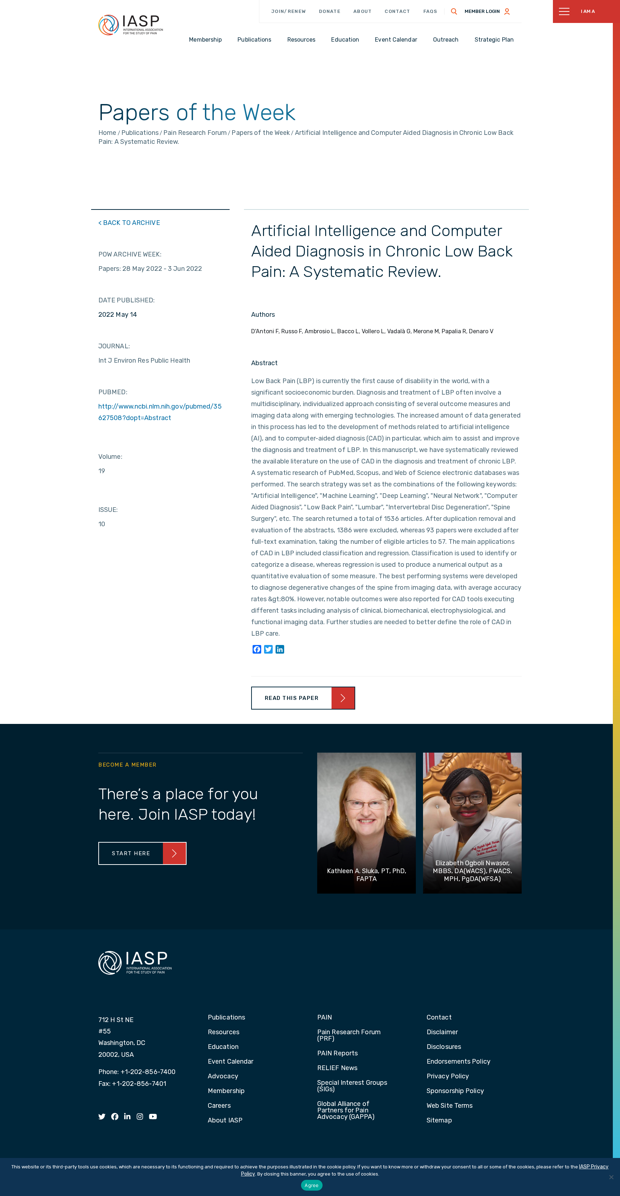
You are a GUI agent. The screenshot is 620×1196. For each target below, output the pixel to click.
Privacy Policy (448, 1076)
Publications (226, 1017)
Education (223, 1047)
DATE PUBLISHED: (126, 300)
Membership (226, 1091)
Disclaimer (442, 1032)
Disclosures (444, 1047)
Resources (223, 1032)
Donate (329, 11)
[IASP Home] (130, 25)
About (362, 11)
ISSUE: (108, 510)
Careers (219, 1106)
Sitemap (439, 1120)
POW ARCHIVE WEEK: (129, 254)
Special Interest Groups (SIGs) (352, 1086)
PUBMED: (112, 392)
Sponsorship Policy (455, 1091)
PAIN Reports (337, 1053)
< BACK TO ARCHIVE (129, 223)
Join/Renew (288, 11)
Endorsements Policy (458, 1061)
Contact (397, 11)
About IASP (225, 1120)
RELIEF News (337, 1068)
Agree (312, 1185)
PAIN (324, 1017)
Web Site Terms (450, 1106)
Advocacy (223, 1076)
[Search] (454, 11)
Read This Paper (292, 698)
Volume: (110, 457)
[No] (611, 1177)
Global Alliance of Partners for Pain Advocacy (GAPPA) (346, 1111)
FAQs (430, 11)
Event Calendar (230, 1061)
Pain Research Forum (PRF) (349, 1035)
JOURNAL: (114, 346)
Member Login (482, 11)
